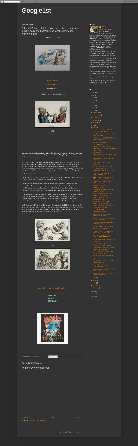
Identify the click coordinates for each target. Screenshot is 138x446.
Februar (95, 285)
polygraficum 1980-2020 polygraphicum (52, 288)
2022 (93, 102)
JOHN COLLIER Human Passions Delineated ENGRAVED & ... (103, 178)
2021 (93, 105)
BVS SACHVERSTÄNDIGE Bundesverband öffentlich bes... (103, 145)
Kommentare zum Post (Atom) (37, 420)
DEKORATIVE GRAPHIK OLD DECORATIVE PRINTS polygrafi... (103, 202)
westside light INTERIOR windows (103, 226)
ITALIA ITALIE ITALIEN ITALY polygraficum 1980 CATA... (101, 198)
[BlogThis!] (51, 356)
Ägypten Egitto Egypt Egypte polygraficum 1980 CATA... (101, 186)
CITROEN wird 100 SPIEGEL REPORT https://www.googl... (104, 138)
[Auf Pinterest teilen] (57, 356)
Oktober (95, 117)
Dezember (96, 112)
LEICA (94, 258)
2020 (93, 108)
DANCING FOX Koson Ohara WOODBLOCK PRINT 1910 (101, 236)
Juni (94, 127)
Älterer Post (79, 417)
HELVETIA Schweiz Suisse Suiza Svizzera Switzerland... (102, 194)
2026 (93, 92)
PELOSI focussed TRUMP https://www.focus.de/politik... (102, 244)
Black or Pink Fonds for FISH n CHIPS (104, 170)
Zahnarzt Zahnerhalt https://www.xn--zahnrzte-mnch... (103, 265)
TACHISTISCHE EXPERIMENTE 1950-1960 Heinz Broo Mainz (104, 206)
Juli (94, 125)
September (96, 120)
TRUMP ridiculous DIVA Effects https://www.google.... (102, 174)
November (96, 115)
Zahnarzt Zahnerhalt (52, 80)
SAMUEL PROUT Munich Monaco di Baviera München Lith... (103, 210)
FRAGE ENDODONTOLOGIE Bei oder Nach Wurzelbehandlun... (104, 248)
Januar (95, 288)
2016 (93, 296)
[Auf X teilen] (53, 356)
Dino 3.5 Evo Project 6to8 (100, 229)
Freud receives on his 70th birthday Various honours (103, 159)
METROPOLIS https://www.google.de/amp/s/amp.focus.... (104, 154)
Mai (94, 278)
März (94, 283)
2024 (93, 97)
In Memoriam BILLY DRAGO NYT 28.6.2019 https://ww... (102, 130)
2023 (93, 100)
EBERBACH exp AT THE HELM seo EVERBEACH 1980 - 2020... (103, 232)
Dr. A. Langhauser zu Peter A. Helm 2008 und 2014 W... (103, 252)
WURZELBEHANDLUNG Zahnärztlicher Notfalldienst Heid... (104, 273)
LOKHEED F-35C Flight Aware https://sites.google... (102, 182)
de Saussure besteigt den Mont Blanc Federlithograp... (104, 222)
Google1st (36, 10)
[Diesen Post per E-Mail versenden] (49, 356)
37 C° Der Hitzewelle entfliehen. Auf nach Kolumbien (103, 134)
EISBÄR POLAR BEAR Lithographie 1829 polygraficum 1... (103, 218)
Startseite (53, 417)
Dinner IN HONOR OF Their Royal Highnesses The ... (103, 261)
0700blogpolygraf (106, 27)
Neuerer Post (26, 417)
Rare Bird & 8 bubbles (99, 142)
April (94, 280)
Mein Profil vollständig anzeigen (98, 85)
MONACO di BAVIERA (52, 84)
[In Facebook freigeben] (55, 356)
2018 (93, 291)
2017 (93, 293)
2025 (93, 95)
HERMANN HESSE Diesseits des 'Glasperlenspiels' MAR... (102, 167)
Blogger (77, 432)
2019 (93, 110)
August (95, 122)
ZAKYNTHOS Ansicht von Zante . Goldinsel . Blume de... (102, 214)
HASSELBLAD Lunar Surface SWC (103, 256)
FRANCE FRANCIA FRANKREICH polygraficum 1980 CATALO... (103, 190)
